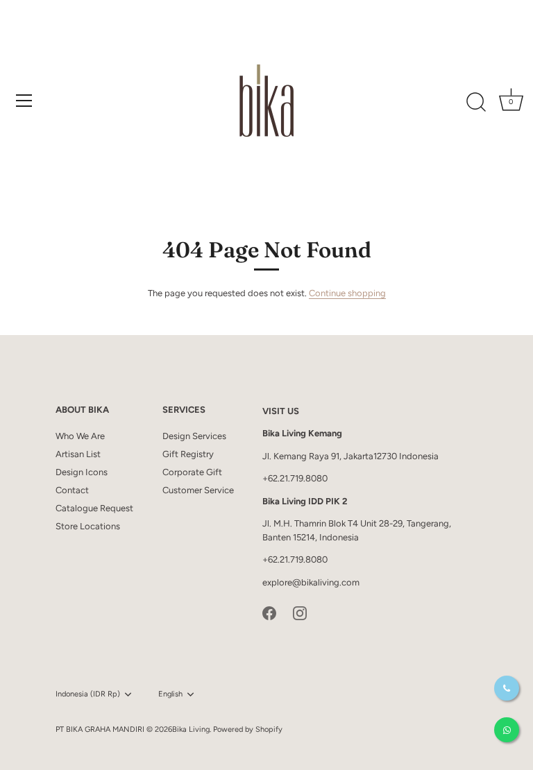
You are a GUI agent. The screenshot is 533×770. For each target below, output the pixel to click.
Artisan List (78, 454)
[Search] (476, 102)
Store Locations (88, 526)
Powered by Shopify (247, 729)
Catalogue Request (94, 508)
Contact (72, 490)
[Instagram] (300, 612)
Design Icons (82, 472)
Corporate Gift (192, 472)
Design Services (194, 436)
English (170, 694)
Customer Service (198, 490)
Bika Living (191, 729)
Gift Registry (188, 454)
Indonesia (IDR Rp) (88, 694)
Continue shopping (347, 293)
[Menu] (24, 100)
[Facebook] (269, 612)
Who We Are (80, 436)
